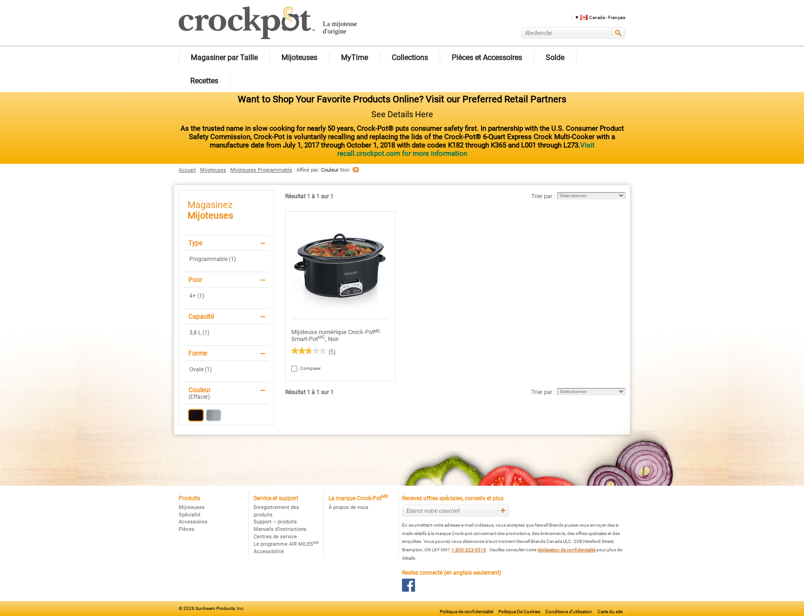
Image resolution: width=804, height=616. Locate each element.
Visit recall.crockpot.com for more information (466, 149)
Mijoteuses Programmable (261, 170)
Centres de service (275, 537)
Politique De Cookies (519, 611)
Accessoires (193, 522)
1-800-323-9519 (468, 549)
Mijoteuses (213, 170)
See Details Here (402, 114)
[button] (596, 17)
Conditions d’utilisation (568, 611)
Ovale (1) (200, 369)
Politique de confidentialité (466, 611)
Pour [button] (195, 279)
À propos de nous (348, 507)
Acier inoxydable (213, 415)
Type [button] (195, 243)
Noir (196, 415)
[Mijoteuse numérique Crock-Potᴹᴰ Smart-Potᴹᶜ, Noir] (340, 265)
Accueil (187, 170)
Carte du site (610, 611)
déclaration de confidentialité (566, 549)
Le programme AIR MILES (286, 544)
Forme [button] (197, 353)
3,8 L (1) (199, 332)
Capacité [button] (201, 316)
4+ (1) (196, 296)
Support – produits (275, 522)
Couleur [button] (199, 390)
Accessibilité (269, 552)
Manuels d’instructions (280, 529)
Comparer (304, 368)
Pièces (186, 529)
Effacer (199, 397)
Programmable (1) (212, 259)
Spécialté (190, 515)
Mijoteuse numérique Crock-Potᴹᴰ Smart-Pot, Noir (335, 335)
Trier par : (543, 196)
